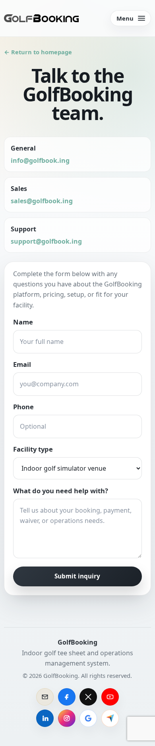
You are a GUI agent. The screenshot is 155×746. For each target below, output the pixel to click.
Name (23, 321)
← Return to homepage (38, 52)
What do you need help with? (60, 490)
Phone (23, 406)
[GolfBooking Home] (41, 18)
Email (22, 364)
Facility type (33, 449)
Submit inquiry (77, 576)
